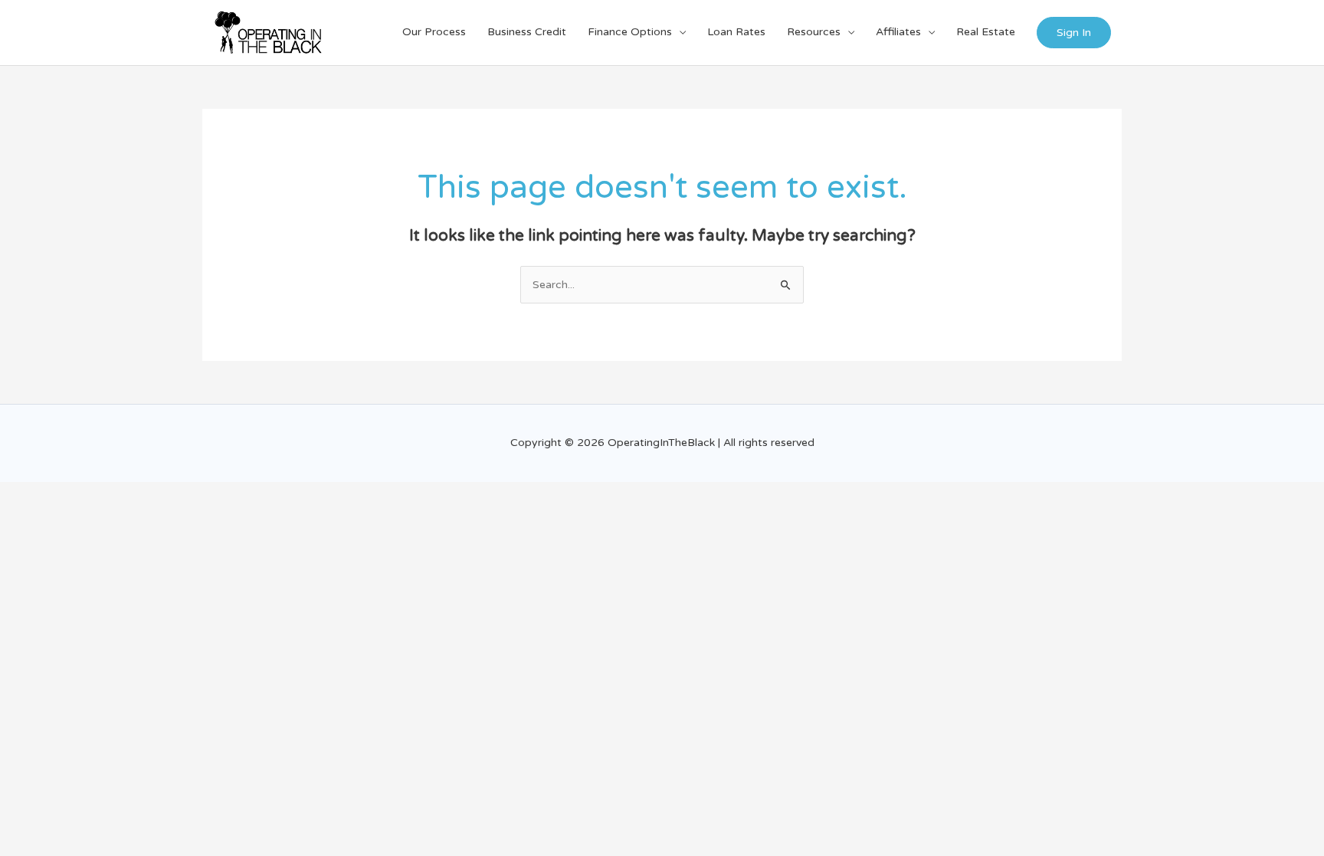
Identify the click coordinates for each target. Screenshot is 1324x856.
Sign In (1074, 32)
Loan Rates (736, 31)
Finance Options (630, 31)
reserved (792, 442)
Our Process (434, 31)
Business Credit (526, 31)
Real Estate (985, 31)
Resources (814, 31)
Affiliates (898, 31)
